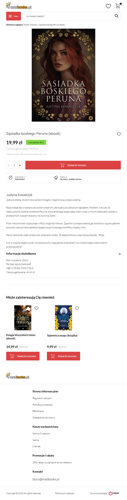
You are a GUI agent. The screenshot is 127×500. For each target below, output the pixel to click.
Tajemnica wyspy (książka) (62, 335)
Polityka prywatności (43, 404)
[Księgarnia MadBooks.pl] (19, 5)
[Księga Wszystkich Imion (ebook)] (22, 317)
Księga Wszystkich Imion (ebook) (20, 336)
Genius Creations (41, 433)
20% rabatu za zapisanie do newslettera (52, 462)
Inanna (36, 440)
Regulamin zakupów (42, 398)
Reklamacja (38, 411)
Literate (36, 446)
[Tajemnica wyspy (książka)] (63, 317)
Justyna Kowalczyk (19, 195)
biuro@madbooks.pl (46, 479)
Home (26, 25)
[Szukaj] (116, 16)
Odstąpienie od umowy (44, 417)
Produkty (33, 25)
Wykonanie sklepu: (99, 493)
